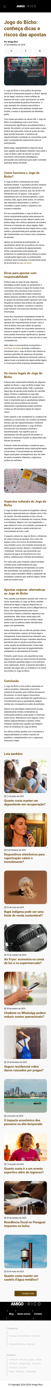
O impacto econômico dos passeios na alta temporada (23, 1122)
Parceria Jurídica (26, 1359)
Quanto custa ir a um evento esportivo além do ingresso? (24, 1170)
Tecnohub (36, 1363)
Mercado (31, 1344)
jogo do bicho (26, 263)
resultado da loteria (12, 348)
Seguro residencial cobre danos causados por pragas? (23, 1068)
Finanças (13, 1336)
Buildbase (20, 1371)
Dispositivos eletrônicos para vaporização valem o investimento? (24, 858)
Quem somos (23, 1314)
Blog (11, 1314)
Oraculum (13, 1367)
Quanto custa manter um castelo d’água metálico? (21, 1277)
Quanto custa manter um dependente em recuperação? (24, 802)
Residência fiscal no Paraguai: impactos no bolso (25, 1224)
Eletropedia (31, 1371)
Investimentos (24, 1336)
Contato (38, 1314)
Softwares (13, 1359)
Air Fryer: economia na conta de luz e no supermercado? (24, 961)
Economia (36, 1336)
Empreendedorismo (17, 1344)
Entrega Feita (24, 1363)
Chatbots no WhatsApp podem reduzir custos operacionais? (25, 1014)
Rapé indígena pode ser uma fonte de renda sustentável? (24, 913)
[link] (25, 1304)
